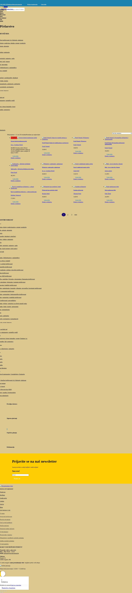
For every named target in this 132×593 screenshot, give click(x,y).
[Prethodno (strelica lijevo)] (0, 592)
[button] (14, 156)
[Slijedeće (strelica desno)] (2, 592)
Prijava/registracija (32, 4)
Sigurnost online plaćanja (7, 529)
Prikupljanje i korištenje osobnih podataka (12, 538)
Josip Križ (76, 171)
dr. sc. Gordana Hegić (48, 171)
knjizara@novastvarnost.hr (15, 4)
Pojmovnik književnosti (6, 516)
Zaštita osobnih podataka (7, 541)
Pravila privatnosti (5, 519)
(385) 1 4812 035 (11, 550)
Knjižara (2, 495)
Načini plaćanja (4, 525)
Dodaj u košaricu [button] (15, 158)
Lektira (2, 501)
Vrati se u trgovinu (16, 585)
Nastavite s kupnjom (8, 588)
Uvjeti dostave (4, 532)
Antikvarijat (3, 498)
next (76, 214)
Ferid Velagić (46, 146)
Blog (1, 507)
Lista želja (43, 4)
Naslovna (2, 492)
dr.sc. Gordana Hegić (17, 145)
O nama (2, 513)
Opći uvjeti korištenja (6, 522)
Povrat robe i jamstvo (6, 535)
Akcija (2, 504)
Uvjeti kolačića (4, 544)
